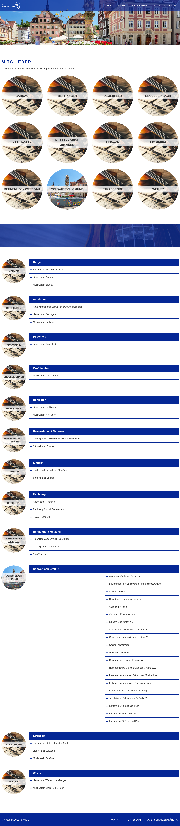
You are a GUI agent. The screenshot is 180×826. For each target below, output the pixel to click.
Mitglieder (159, 5)
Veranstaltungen (139, 5)
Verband (121, 5)
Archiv (172, 5)
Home (110, 5)
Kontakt (116, 820)
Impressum (134, 820)
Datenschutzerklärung (162, 820)
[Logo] (11, 8)
